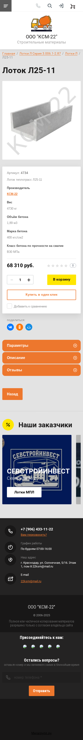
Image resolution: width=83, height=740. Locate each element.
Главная (8, 53)
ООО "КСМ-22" (41, 37)
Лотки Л (71, 53)
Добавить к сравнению (30, 306)
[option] (41, 120)
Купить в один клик (41, 294)
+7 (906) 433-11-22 (37, 529)
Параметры (17, 345)
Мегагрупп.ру (41, 733)
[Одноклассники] (19, 327)
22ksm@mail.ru (31, 581)
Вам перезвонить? (34, 534)
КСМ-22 (12, 194)
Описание (16, 358)
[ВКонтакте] (10, 327)
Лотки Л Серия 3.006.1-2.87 (40, 53)
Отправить (41, 691)
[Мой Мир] (28, 327)
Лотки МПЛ (24, 492)
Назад (12, 394)
